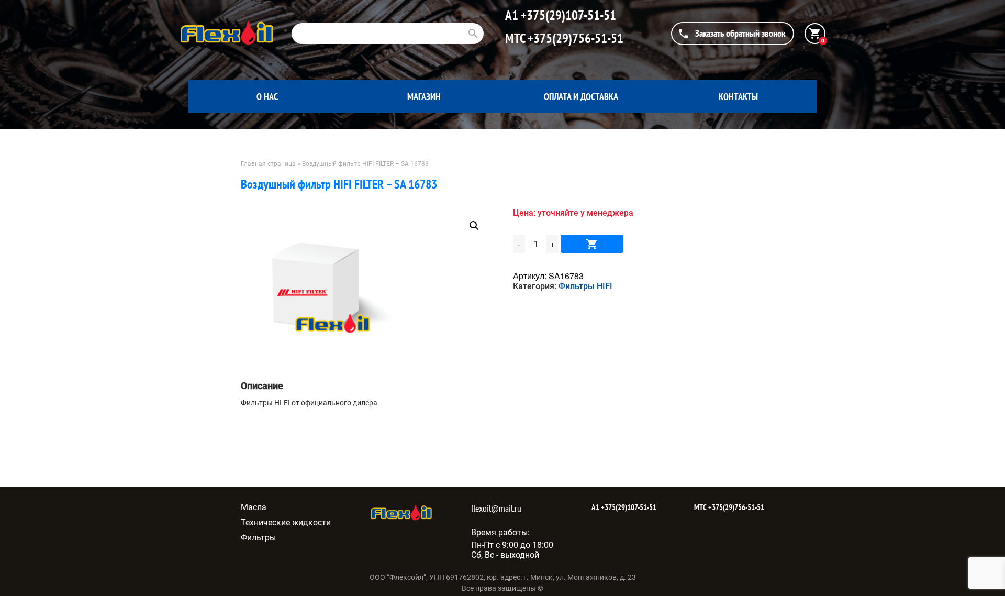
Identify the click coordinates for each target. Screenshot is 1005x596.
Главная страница (268, 164)
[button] (474, 225)
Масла (253, 507)
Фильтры (258, 538)
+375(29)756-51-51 (574, 38)
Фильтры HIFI (585, 286)
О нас (267, 97)
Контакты (738, 97)
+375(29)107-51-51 (567, 15)
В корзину (592, 244)
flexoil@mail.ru (496, 508)
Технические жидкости (286, 522)
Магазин (424, 97)
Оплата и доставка (581, 97)
